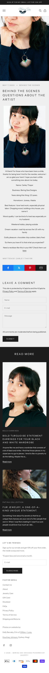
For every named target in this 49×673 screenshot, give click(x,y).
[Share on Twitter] (19, 268)
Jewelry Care (8, 593)
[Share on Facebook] (8, 268)
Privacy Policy (8, 291)
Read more (7, 461)
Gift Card (6, 597)
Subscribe (12, 571)
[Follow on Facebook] (4, 645)
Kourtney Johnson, (10, 637)
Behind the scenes (29, 85)
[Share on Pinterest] (30, 268)
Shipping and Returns (11, 619)
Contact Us (7, 585)
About (5, 589)
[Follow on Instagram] (10, 645)
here (24, 250)
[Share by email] (41, 268)
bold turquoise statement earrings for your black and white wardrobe (23, 439)
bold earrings (11, 431)
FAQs (5, 606)
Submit (10, 339)
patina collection (13, 502)
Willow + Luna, (26, 632)
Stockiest (6, 602)
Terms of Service (24, 291)
